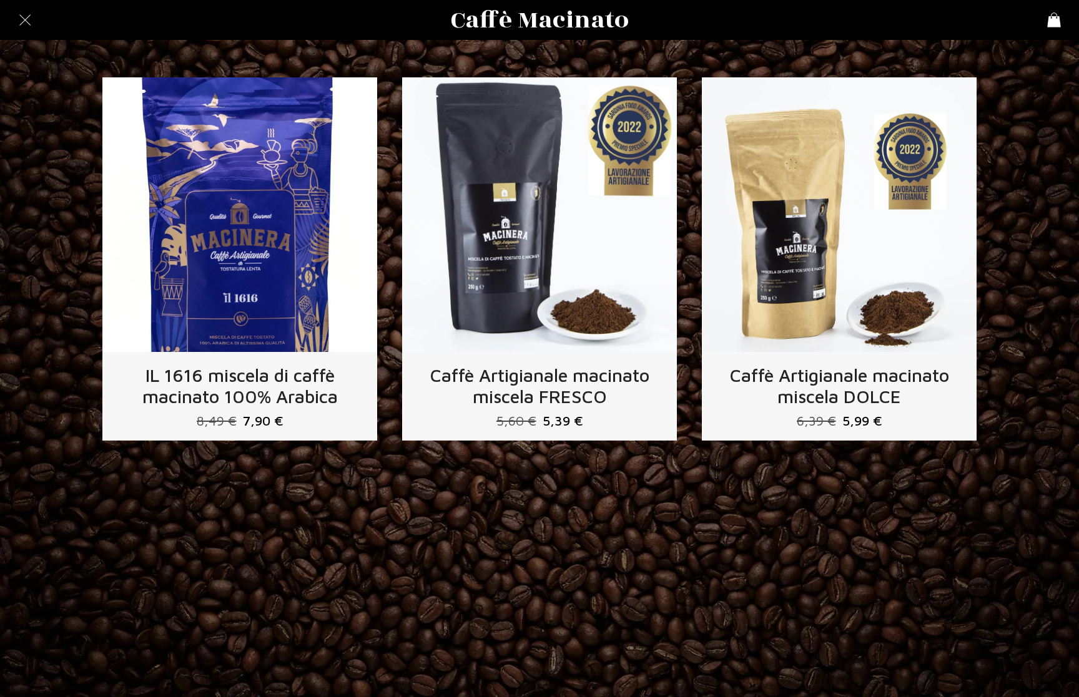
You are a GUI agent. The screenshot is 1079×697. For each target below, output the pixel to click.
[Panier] (1054, 20)
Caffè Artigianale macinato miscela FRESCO (539, 385)
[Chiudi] (24, 19)
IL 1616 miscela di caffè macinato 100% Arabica (240, 385)
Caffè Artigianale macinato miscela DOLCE (839, 385)
